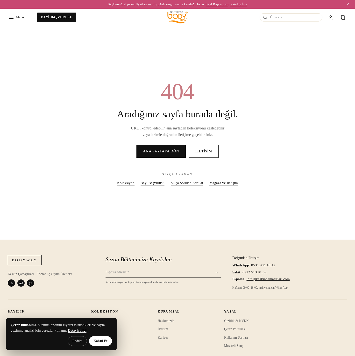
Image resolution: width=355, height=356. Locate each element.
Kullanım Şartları (236, 337)
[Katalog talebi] (343, 17)
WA (20, 283)
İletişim (203, 151)
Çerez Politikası (235, 329)
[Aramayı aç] (265, 17)
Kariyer (163, 337)
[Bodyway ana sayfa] (177, 17)
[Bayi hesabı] (331, 17)
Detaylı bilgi (77, 330)
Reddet (77, 341)
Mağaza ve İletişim (223, 183)
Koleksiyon (126, 183)
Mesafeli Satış (233, 346)
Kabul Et (100, 341)
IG (11, 283)
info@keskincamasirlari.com (268, 279)
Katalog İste (238, 4)
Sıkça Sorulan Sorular (187, 183)
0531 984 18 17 (263, 265)
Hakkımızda (166, 321)
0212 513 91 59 (254, 272)
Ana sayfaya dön (161, 151)
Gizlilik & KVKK (236, 321)
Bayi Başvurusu (217, 4)
